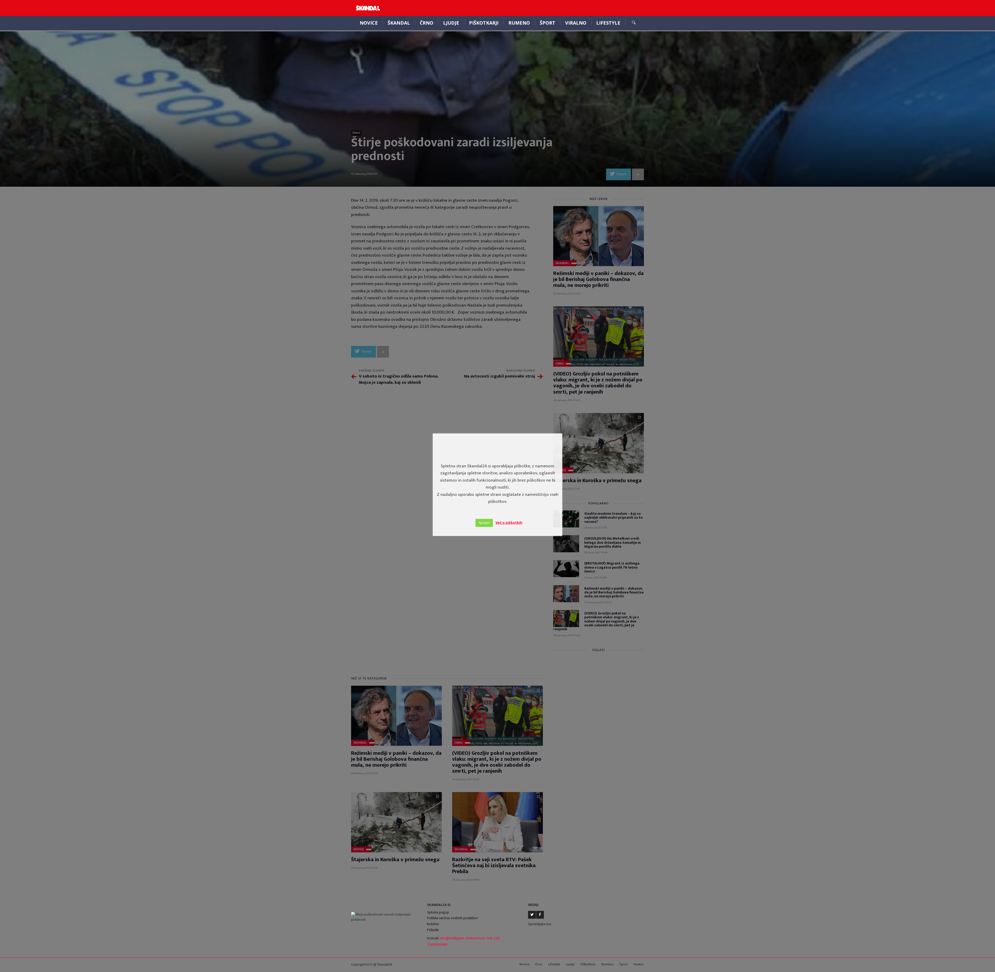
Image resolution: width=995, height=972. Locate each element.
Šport (547, 23)
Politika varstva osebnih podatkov (452, 918)
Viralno (575, 23)
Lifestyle (608, 23)
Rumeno (519, 23)
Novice (369, 23)
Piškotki (433, 930)
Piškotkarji (484, 23)
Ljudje (451, 23)
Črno (426, 23)
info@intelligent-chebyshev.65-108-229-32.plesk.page (464, 941)
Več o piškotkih (508, 522)
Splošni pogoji (438, 912)
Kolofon (433, 924)
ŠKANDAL (399, 23)
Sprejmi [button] (484, 523)
